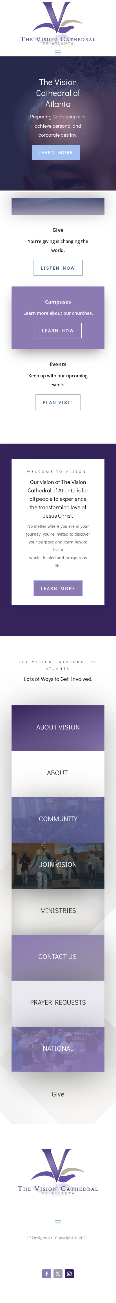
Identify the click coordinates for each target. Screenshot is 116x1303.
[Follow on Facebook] (46, 1273)
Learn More (56, 152)
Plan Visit (58, 402)
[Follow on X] (58, 1273)
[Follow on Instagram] (69, 1273)
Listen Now (58, 268)
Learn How (58, 330)
